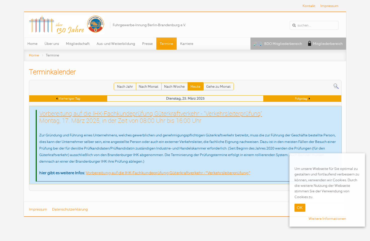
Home (34, 55)
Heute (195, 86)
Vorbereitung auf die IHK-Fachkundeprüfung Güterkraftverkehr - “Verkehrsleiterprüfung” (150, 113)
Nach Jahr (125, 86)
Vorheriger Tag (69, 99)
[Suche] (336, 86)
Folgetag (301, 99)
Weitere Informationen (327, 218)
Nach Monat (148, 86)
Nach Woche (174, 86)
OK (300, 207)
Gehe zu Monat (218, 86)
